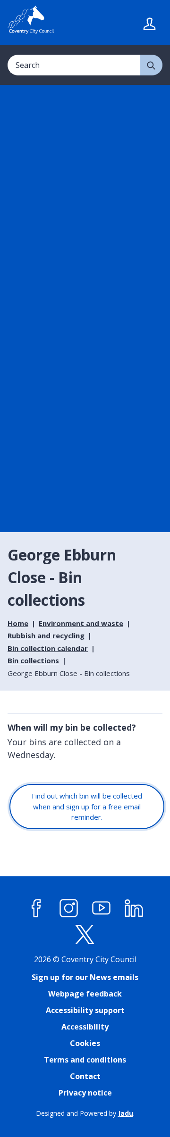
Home (18, 623)
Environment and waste (81, 623)
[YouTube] (101, 908)
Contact (85, 1076)
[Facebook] (36, 908)
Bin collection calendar (48, 648)
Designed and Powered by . (85, 1113)
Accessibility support (85, 1010)
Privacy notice (85, 1093)
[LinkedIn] (134, 908)
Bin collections (33, 660)
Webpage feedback (85, 994)
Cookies (85, 1043)
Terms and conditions (85, 1060)
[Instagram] (69, 908)
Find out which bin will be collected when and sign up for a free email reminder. (87, 806)
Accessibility (85, 1027)
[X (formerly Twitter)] (85, 935)
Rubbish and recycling (46, 635)
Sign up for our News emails (85, 977)
